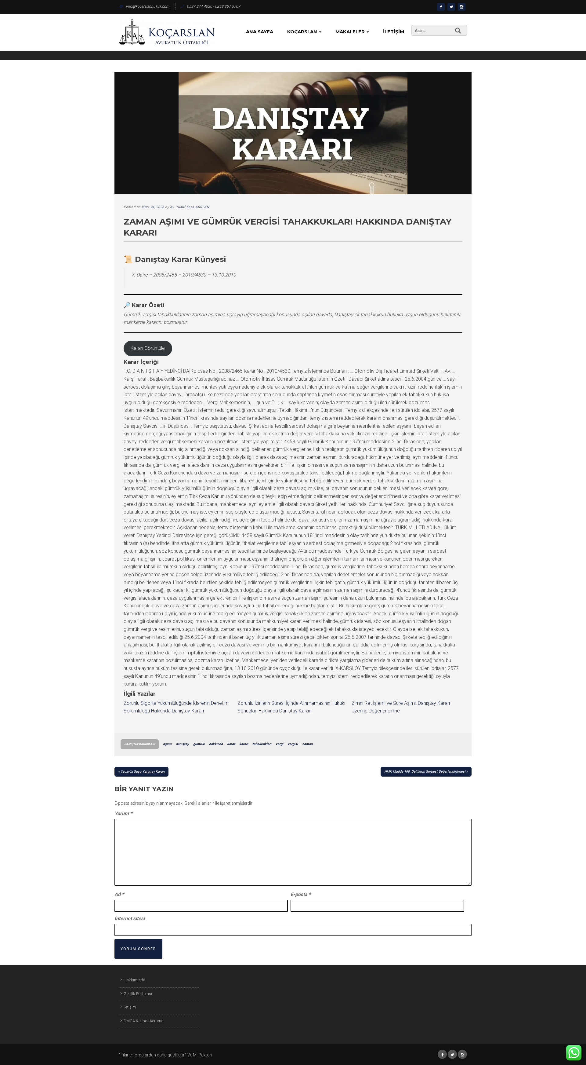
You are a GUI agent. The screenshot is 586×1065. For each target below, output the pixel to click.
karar (231, 744)
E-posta (301, 894)
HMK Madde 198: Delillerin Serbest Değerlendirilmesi (424, 772)
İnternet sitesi (129, 918)
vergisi (293, 744)
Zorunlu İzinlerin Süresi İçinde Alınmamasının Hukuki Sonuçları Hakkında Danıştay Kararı (291, 707)
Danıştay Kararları (139, 744)
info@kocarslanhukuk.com (147, 6)
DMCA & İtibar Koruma (144, 1021)
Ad (119, 894)
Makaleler (350, 32)
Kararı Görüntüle (148, 348)
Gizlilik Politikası (138, 993)
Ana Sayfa (259, 32)
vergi (279, 744)
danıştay (182, 744)
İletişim (393, 32)
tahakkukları (261, 744)
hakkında (216, 744)
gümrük (199, 744)
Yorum (123, 813)
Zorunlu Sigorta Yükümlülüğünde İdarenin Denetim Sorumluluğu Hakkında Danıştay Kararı (176, 707)
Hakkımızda (134, 980)
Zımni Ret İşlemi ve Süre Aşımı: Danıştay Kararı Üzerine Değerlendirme (401, 707)
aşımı (167, 744)
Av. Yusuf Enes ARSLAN (189, 207)
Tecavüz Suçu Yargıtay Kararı (143, 772)
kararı (243, 744)
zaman (307, 744)
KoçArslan (302, 32)
